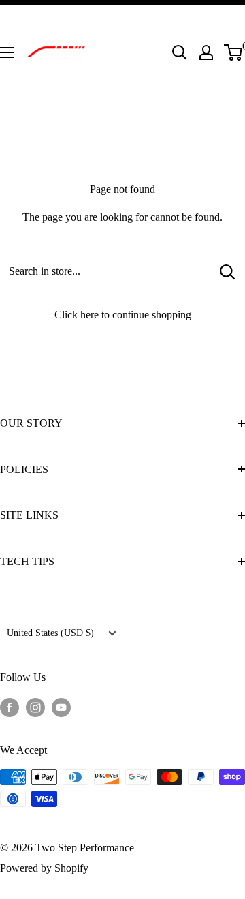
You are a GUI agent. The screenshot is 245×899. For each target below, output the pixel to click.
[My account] (206, 52)
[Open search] (179, 52)
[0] (233, 52)
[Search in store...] (227, 271)
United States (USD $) (50, 633)
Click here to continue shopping (122, 314)
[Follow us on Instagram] (35, 706)
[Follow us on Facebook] (9, 706)
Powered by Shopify (44, 868)
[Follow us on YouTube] (61, 706)
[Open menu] (7, 52)
